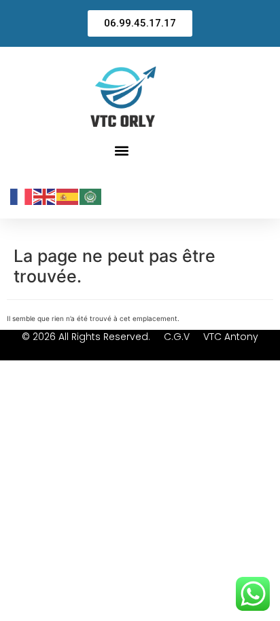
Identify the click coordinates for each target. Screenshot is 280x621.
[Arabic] (91, 196)
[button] (122, 150)
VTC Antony (230, 336)
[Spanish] (68, 196)
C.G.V (177, 336)
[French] (21, 196)
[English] (44, 196)
